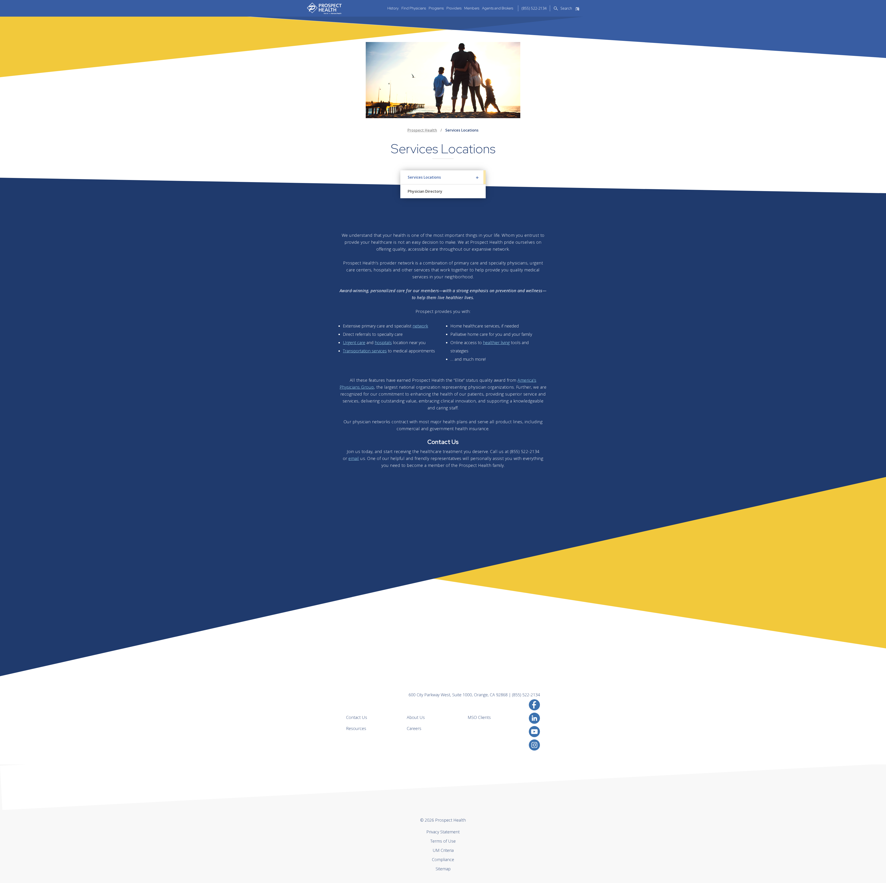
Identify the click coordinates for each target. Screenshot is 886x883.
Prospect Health (422, 130)
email (353, 458)
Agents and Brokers (497, 8)
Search (566, 8)
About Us (416, 717)
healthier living (496, 342)
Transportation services (365, 351)
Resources (356, 728)
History (393, 8)
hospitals (383, 342)
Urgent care (354, 342)
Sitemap (443, 868)
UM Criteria (443, 850)
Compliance (443, 859)
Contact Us (356, 717)
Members (471, 8)
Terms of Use (443, 841)
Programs (436, 8)
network (420, 326)
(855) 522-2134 (534, 8)
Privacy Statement (443, 832)
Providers (453, 8)
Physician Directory (425, 191)
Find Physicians (413, 8)
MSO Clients (479, 717)
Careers (414, 728)
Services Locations (424, 177)
